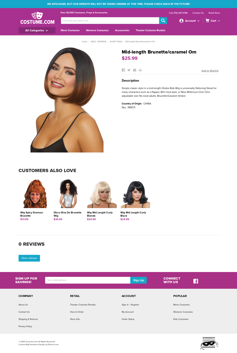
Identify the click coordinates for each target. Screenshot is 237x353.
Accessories (122, 30)
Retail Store (214, 13)
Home (84, 41)
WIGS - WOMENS (98, 41)
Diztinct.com (53, 344)
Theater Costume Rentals (150, 30)
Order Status (128, 319)
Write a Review (29, 258)
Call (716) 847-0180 (178, 13)
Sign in (125, 304)
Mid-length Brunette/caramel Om (140, 41)
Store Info (75, 319)
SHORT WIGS (116, 41)
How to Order (77, 312)
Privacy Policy (25, 326)
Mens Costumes (70, 30)
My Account (128, 312)
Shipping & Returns (28, 319)
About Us (23, 304)
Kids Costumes (180, 319)
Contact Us (198, 13)
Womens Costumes (97, 30)
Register (135, 304)
